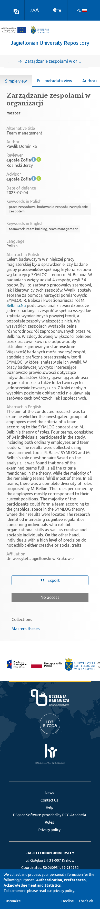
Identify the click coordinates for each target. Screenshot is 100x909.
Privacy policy (49, 830)
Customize (12, 901)
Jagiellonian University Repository (50, 43)
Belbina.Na (16, 305)
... (9, 61)
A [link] (32, 10)
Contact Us (49, 800)
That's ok (85, 901)
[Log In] (57, 9)
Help (49, 807)
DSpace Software (27, 815)
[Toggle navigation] (94, 31)
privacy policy (63, 891)
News (49, 793)
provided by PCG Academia (64, 815)
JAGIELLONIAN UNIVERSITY (50, 853)
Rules (49, 822)
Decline (68, 901)
